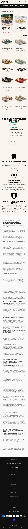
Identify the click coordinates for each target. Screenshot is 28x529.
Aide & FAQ (14, 471)
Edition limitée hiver (14, 511)
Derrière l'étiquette (14, 492)
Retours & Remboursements (14, 474)
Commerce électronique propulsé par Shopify (14, 527)
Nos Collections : (14, 496)
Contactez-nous (14, 459)
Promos (14, 507)
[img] (14, 122)
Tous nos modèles (14, 484)
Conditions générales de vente (14, 463)
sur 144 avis (13, 124)
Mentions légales (14, 467)
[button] (13, 144)
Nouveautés (14, 480)
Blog (14, 488)
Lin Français (14, 503)
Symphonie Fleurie (14, 500)
